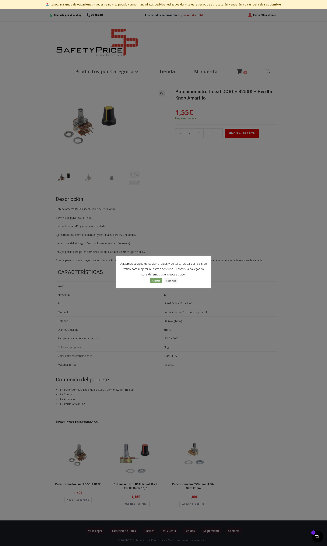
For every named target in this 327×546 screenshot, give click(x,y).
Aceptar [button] (156, 280)
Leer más (171, 280)
